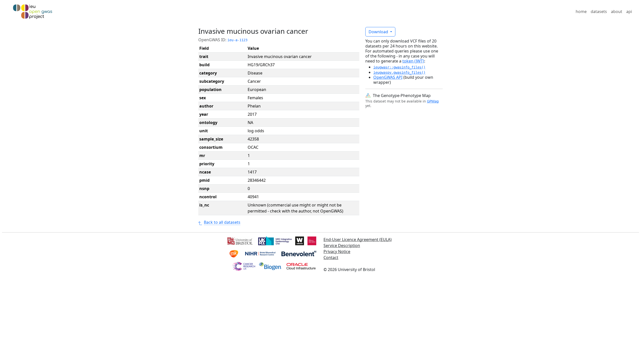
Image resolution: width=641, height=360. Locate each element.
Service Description (342, 245)
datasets (599, 11)
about (616, 11)
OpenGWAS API (387, 77)
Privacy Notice (337, 251)
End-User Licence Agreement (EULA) (358, 239)
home (581, 11)
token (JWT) (413, 61)
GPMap (433, 101)
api (629, 11)
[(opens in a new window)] (239, 240)
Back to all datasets (222, 222)
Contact (331, 257)
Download (379, 31)
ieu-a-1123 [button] (237, 40)
